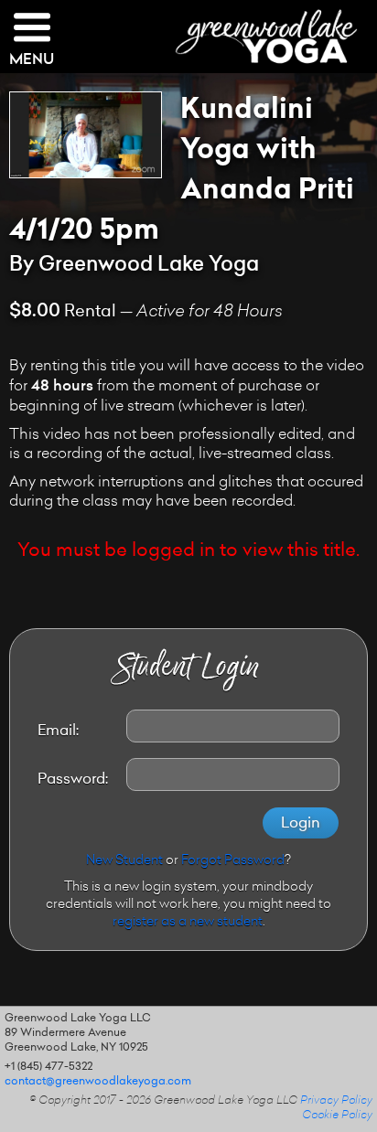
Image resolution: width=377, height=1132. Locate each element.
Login (300, 824)
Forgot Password (233, 861)
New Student (124, 861)
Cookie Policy (337, 1115)
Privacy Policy (336, 1100)
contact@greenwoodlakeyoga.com (98, 1081)
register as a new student (188, 922)
